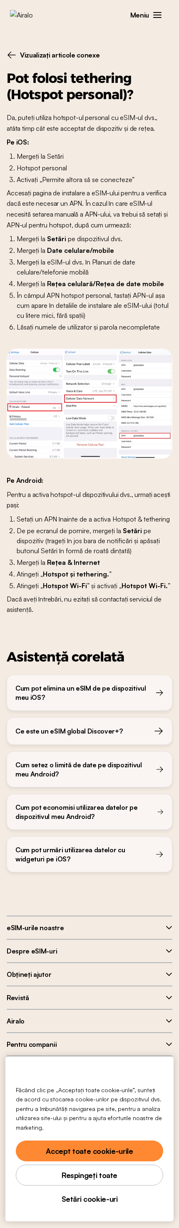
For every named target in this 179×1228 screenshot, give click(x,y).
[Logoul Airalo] (27, 15)
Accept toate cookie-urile (89, 1151)
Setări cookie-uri (90, 1198)
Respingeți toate (89, 1175)
